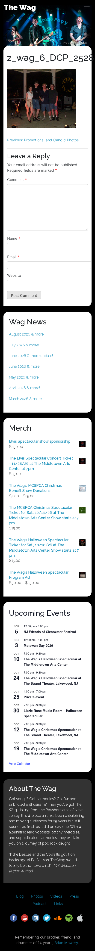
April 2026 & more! (24, 388)
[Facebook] (13, 917)
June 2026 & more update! (31, 356)
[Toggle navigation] (87, 8)
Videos (56, 896)
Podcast (40, 903)
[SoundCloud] (58, 917)
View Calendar (19, 763)
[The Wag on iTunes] (80, 917)
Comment (17, 179)
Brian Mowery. (66, 942)
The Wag (20, 7)
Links (58, 903)
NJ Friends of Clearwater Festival (50, 631)
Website (14, 275)
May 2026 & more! (24, 377)
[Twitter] (46, 917)
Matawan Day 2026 (38, 645)
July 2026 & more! (24, 345)
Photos (37, 896)
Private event (34, 697)
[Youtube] (24, 917)
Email (13, 257)
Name (13, 238)
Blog (20, 896)
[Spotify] (69, 917)
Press (74, 896)
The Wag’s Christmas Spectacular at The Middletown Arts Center (52, 751)
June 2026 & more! (24, 366)
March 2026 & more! (25, 399)
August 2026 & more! (26, 334)
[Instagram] (35, 917)
